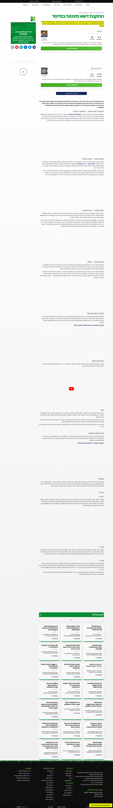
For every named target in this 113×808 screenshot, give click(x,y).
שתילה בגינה (67, 5)
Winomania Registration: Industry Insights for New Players (93, 704)
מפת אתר (50, 807)
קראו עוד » (98, 638)
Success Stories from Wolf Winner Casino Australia (72, 744)
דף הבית (101, 13)
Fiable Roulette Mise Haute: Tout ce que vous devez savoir (71, 647)
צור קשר (25, 5)
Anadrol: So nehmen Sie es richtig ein (49, 646)
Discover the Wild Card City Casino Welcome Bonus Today (72, 725)
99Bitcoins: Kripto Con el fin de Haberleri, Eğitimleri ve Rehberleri (50, 725)
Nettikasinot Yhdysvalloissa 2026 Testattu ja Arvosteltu (94, 744)
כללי (96, 13)
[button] (41, 615)
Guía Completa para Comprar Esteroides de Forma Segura (50, 628)
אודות (88, 5)
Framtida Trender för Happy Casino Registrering (94, 685)
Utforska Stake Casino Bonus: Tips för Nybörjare (72, 666)
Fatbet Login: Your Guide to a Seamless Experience (71, 685)
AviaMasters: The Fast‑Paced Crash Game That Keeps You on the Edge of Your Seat (49, 745)
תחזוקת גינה (46, 5)
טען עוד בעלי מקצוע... (71, 93)
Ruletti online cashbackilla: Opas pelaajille (95, 647)
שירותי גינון (78, 5)
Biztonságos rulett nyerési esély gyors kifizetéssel (73, 628)
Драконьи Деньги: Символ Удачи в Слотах (94, 665)
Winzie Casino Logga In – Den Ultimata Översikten (49, 666)
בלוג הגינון (35, 5)
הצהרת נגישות (61, 807)
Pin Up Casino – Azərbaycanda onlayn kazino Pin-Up (94, 628)
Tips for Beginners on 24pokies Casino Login (72, 703)
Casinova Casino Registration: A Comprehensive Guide (94, 725)
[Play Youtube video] (71, 389)
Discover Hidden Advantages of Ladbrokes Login (52, 685)
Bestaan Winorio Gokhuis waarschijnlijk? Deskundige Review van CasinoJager (49, 705)
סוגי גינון (56, 5)
